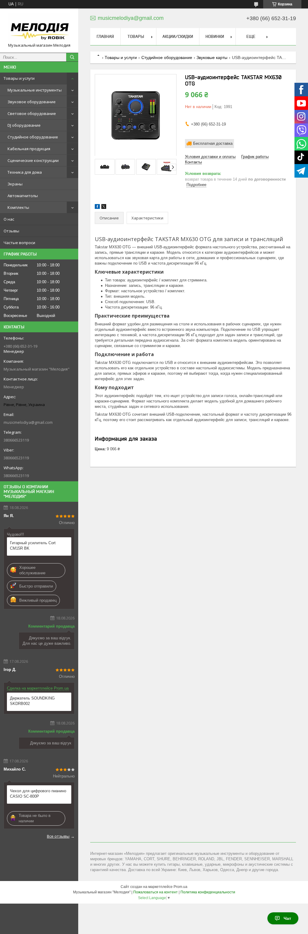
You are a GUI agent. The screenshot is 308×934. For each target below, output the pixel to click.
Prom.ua (180, 887)
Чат (287, 918)
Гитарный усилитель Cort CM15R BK (33, 546)
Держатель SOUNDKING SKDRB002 (32, 701)
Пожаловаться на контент (155, 892)
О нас (9, 219)
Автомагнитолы (23, 195)
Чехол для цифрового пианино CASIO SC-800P (38, 794)
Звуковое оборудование (32, 101)
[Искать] (72, 57)
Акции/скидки (177, 36)
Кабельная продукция (29, 148)
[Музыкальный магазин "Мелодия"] (39, 28)
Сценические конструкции (33, 160)
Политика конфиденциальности (207, 892)
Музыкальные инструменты (35, 90)
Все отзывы (58, 836)
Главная (105, 36)
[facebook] (97, 207)
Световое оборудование (32, 113)
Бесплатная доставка (213, 143)
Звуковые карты (211, 57)
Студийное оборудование (33, 137)
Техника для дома (25, 172)
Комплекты (18, 207)
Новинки (214, 36)
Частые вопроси (19, 242)
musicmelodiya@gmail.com (28, 422)
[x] (103, 207)
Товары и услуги (19, 78)
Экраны (15, 184)
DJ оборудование (24, 125)
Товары (136, 36)
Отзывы (11, 231)
